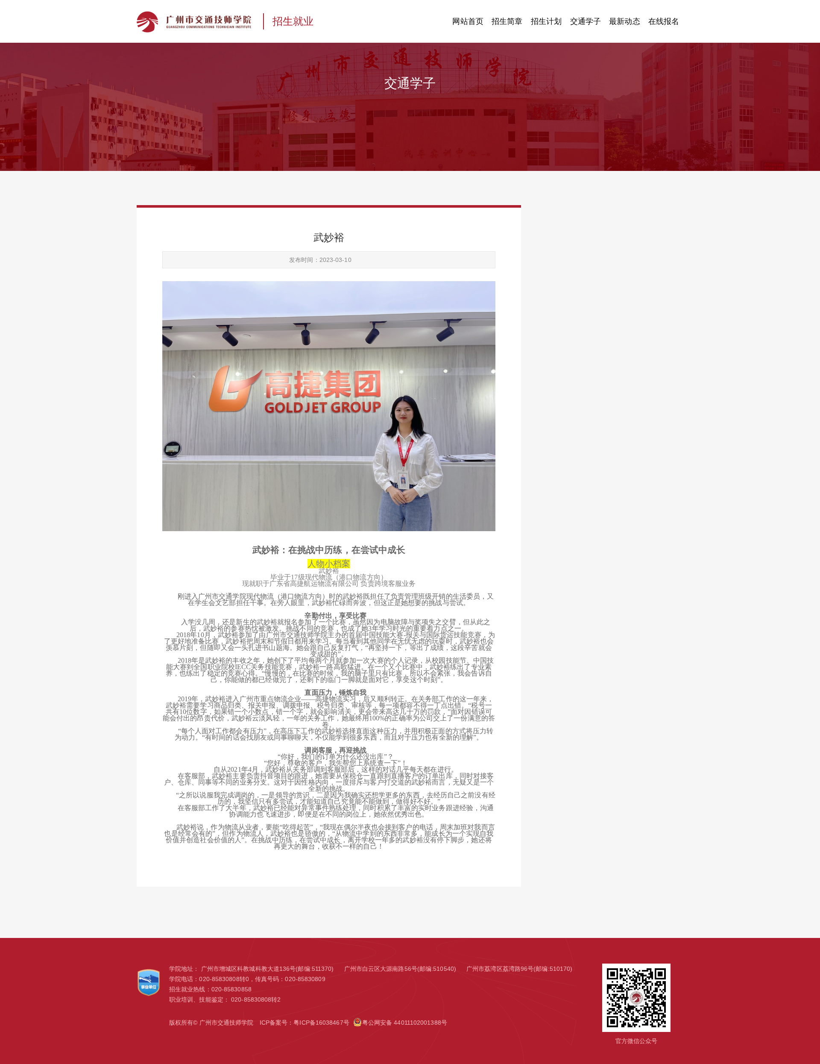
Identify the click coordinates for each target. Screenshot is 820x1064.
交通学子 (585, 21)
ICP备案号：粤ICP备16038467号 (304, 1022)
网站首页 (467, 21)
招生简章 (507, 21)
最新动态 (624, 21)
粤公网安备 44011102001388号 (404, 1022)
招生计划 (546, 21)
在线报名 (663, 21)
